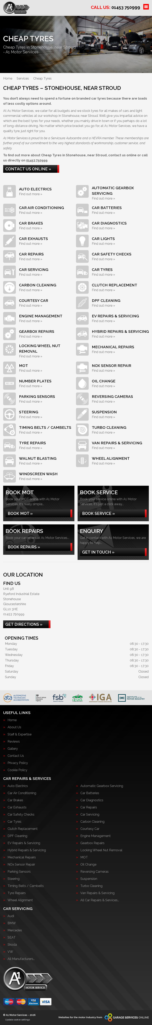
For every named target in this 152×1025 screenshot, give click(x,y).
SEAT (12, 937)
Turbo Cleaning (91, 886)
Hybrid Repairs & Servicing (27, 850)
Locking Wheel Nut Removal (101, 850)
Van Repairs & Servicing (97, 893)
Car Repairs (88, 807)
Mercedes (15, 930)
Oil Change (88, 864)
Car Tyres (14, 821)
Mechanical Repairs (22, 857)
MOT (84, 857)
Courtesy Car (89, 828)
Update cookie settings (17, 1019)
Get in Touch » (98, 552)
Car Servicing (89, 814)
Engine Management (95, 836)
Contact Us (16, 755)
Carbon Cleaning (92, 821)
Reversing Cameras (94, 871)
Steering (14, 878)
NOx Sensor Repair (21, 864)
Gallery (13, 748)
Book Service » (98, 513)
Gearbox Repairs (92, 843)
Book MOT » (20, 513)
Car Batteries (89, 793)
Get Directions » (23, 624)
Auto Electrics (18, 786)
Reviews (14, 741)
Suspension (88, 878)
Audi (11, 916)
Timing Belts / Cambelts (26, 886)
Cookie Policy (17, 770)
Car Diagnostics (91, 800)
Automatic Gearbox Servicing (101, 786)
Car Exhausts (17, 807)
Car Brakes (15, 800)
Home (12, 720)
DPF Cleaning (17, 836)
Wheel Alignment (20, 900)
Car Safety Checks (21, 814)
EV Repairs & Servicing (24, 843)
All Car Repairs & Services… (99, 900)
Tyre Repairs (17, 893)
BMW (12, 923)
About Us (14, 727)
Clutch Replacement (23, 828)
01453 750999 (115, 7)
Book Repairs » (24, 547)
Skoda (12, 944)
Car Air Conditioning (22, 793)
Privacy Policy (18, 763)
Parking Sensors (19, 871)
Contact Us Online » (28, 169)
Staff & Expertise (19, 734)
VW (10, 951)
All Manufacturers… (21, 959)
